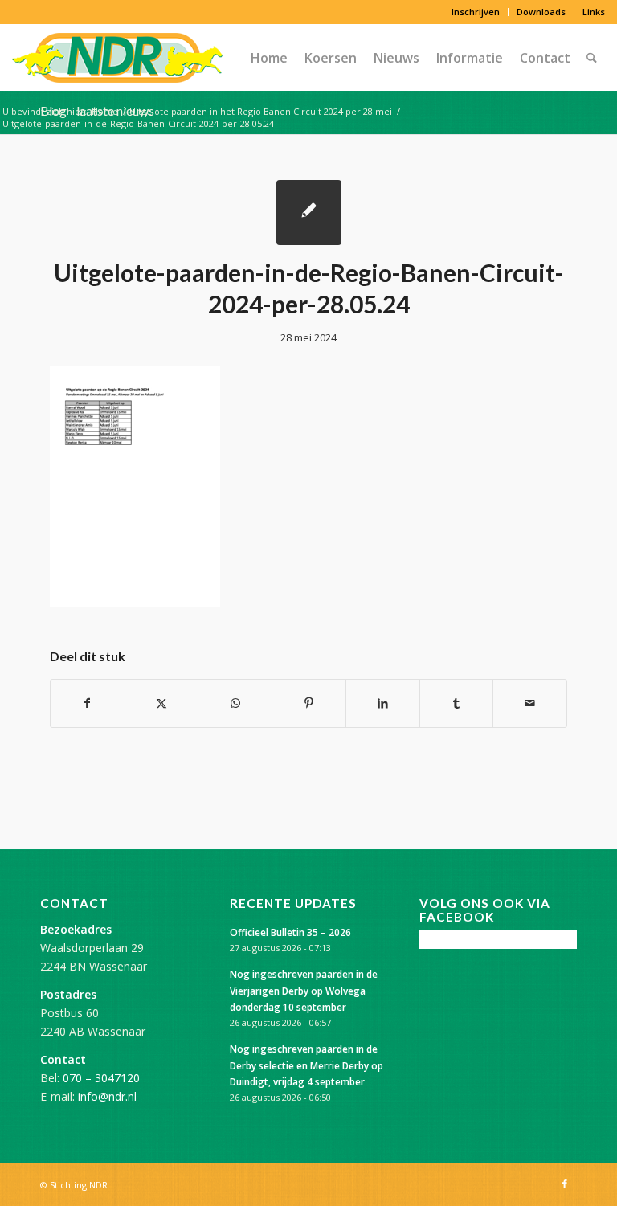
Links (593, 12)
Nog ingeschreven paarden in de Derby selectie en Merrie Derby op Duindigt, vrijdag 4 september (306, 1064)
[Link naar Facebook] (565, 1183)
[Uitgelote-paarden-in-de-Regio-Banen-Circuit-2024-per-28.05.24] (308, 212)
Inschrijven (476, 12)
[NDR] (117, 58)
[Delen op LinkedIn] (382, 703)
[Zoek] (591, 58)
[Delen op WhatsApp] (235, 703)
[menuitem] (476, 12)
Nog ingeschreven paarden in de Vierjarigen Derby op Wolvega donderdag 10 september (304, 989)
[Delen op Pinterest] (308, 703)
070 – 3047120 (101, 1077)
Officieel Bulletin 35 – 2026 (290, 932)
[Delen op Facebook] (88, 703)
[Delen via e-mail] (529, 703)
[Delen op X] (161, 703)
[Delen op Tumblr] (456, 703)
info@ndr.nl (107, 1096)
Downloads (541, 12)
